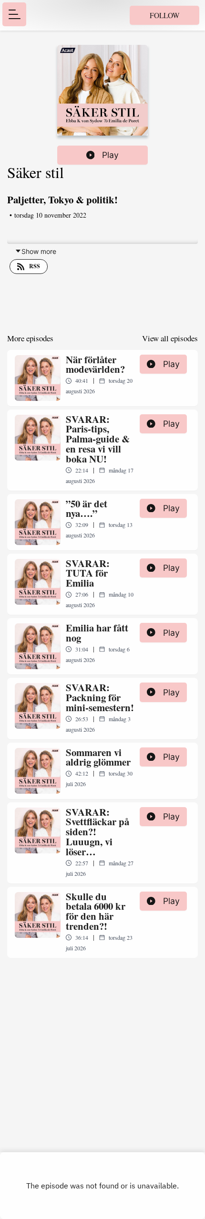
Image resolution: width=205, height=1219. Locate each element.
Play (110, 155)
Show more (38, 251)
